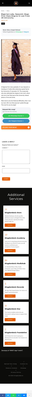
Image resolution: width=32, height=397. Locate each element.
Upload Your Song (10, 363)
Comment (5, 147)
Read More (10, 225)
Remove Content (11, 368)
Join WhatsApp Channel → (16, 116)
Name (3, 166)
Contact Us (24, 363)
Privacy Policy (16, 372)
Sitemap (23, 368)
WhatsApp (19, 32)
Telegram (26, 32)
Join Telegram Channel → (16, 121)
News (3, 23)
